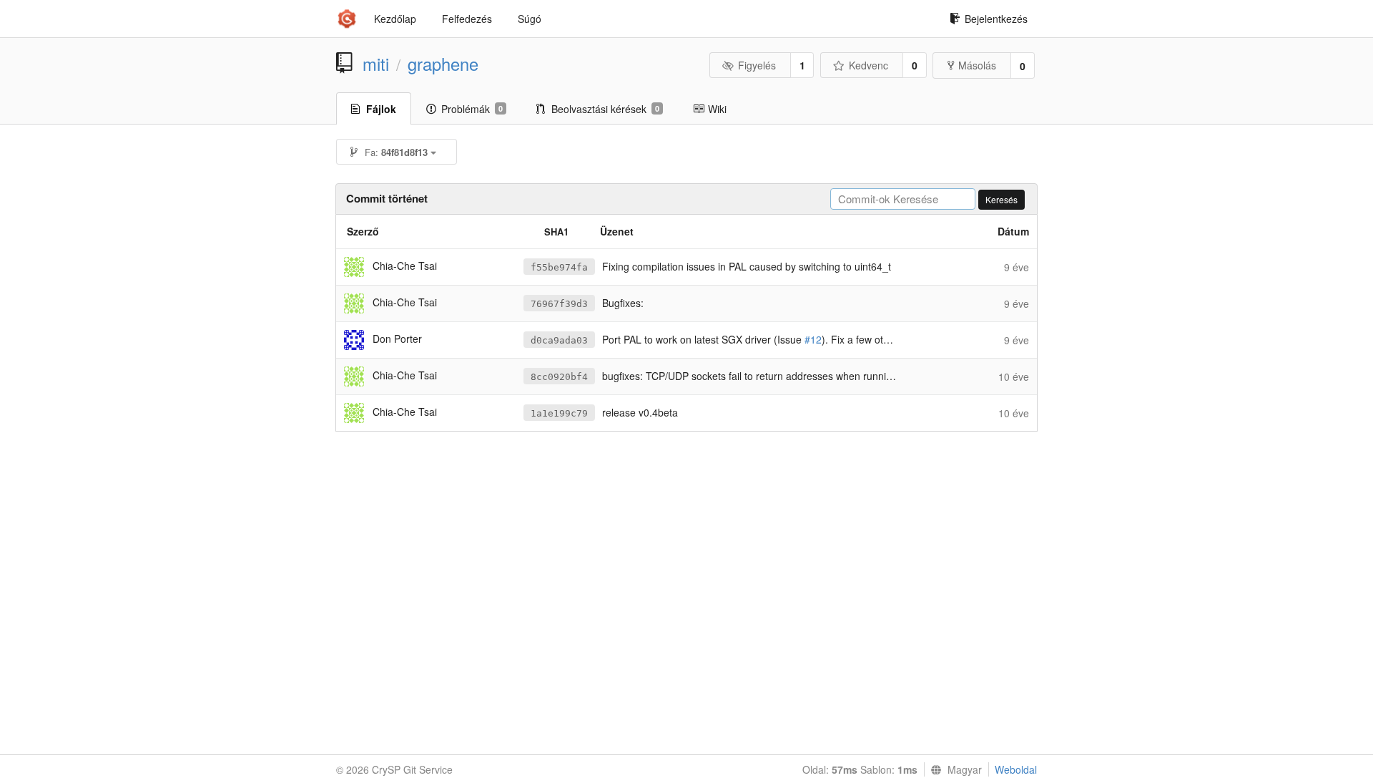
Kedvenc (868, 65)
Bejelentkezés (996, 18)
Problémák (472, 109)
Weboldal (1016, 769)
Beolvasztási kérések (605, 109)
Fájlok (381, 109)
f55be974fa (559, 267)
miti (376, 64)
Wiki (717, 109)
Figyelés (757, 65)
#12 (813, 339)
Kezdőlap (395, 18)
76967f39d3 (559, 303)
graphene (443, 64)
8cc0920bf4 (559, 376)
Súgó (529, 18)
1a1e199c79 (559, 413)
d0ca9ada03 (559, 340)
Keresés (1001, 199)
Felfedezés (467, 18)
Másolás (977, 65)
